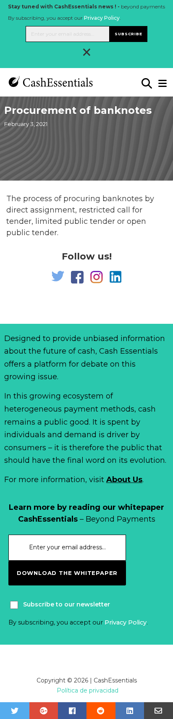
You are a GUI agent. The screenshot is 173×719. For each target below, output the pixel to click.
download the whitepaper (67, 572)
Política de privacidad (87, 690)
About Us (124, 479)
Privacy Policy (102, 18)
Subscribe (128, 33)
